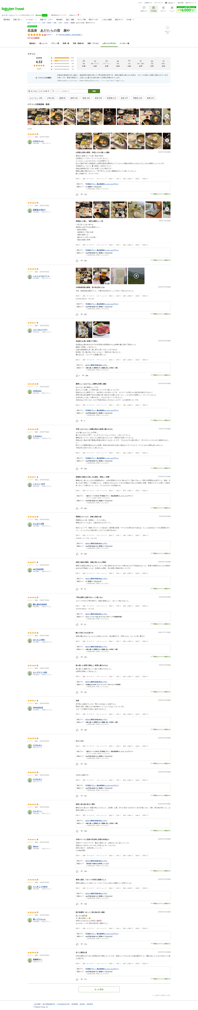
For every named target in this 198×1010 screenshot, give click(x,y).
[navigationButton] (167, 116)
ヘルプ (140, 3)
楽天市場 (180, 3)
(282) (109, 43)
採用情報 (75, 1004)
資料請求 (90, 1004)
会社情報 (37, 1004)
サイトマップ (159, 3)
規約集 (82, 1004)
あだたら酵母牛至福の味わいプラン (96, 365)
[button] (39, 116)
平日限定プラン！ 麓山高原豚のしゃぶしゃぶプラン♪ (101, 184)
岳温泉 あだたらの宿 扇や (49, 30)
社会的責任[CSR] (63, 1004)
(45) (78, 43)
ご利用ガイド (148, 3)
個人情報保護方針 (49, 1004)
